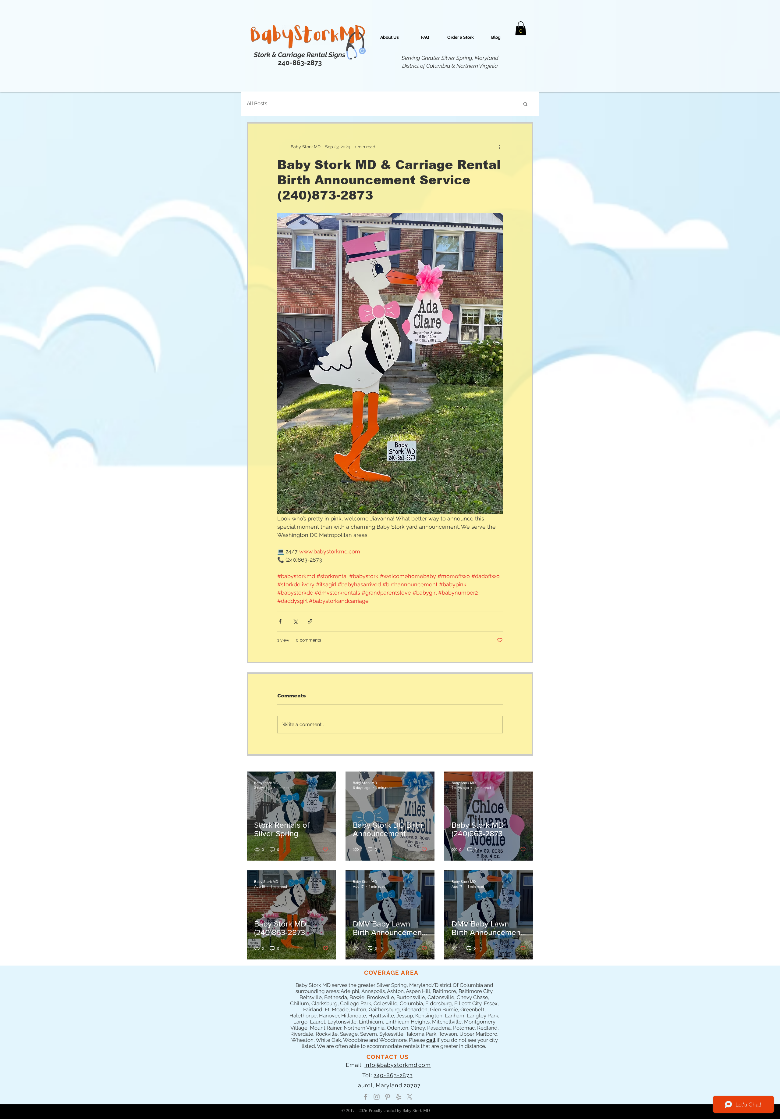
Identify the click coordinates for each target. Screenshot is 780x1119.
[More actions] (499, 146)
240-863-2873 (393, 1075)
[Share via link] (310, 621)
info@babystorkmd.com (397, 1065)
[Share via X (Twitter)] (295, 621)
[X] (409, 1097)
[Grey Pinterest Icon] (388, 1097)
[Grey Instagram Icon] (377, 1097)
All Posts (257, 103)
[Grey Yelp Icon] (398, 1097)
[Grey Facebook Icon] (366, 1097)
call (430, 1040)
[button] (520, 28)
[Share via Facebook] (280, 621)
